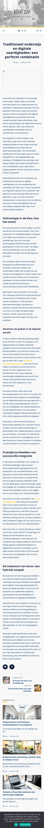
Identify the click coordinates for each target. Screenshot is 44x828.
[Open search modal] (40, 31)
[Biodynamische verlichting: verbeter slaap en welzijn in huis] (22, 747)
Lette (16, 62)
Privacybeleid (25, 825)
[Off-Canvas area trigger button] (4, 31)
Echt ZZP (22, 12)
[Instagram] (25, 31)
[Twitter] (22, 31)
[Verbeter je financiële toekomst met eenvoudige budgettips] (22, 782)
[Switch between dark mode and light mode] (37, 31)
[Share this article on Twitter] (11, 666)
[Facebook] (19, 31)
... (6, 731)
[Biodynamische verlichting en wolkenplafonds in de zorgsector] (22, 712)
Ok (16, 825)
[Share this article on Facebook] (5, 666)
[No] (41, 820)
